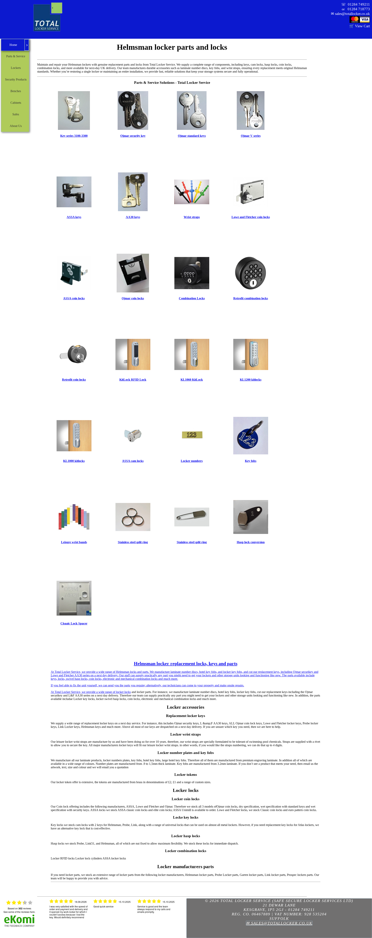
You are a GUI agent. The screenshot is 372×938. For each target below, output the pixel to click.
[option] (69, 912)
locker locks (123, 692)
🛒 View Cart (359, 26)
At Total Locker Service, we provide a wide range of (184, 677)
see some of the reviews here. (19, 911)
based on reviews (19, 908)
